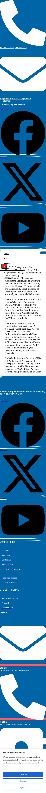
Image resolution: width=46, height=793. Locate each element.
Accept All (23, 774)
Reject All (23, 788)
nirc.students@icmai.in (21, 99)
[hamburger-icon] (43, 253)
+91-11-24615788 (7, 48)
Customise (23, 781)
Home (6, 254)
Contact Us (8, 278)
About (6, 258)
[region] (23, 771)
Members (7, 268)
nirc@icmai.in (5, 99)
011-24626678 (20, 48)
